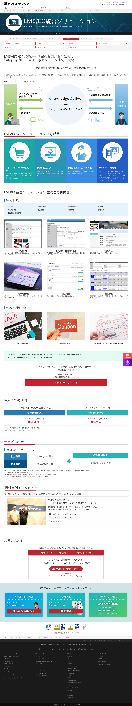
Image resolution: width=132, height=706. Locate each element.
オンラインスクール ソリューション (103, 39)
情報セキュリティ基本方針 (90, 640)
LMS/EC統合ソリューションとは (13, 43)
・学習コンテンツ (39, 668)
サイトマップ (125, 640)
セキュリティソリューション (80, 11)
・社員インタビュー (71, 697)
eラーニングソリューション (32, 8)
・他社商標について (71, 673)
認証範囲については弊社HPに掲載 (60, 633)
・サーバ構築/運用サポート (41, 675)
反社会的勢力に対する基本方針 (113, 640)
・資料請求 (100, 658)
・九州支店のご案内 (71, 668)
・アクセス (69, 658)
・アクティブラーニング (40, 670)
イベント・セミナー (58, 8)
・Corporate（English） (72, 687)
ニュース (49, 8)
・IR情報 (69, 675)
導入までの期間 (103, 43)
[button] (122, 2)
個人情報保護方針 (101, 640)
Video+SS (68, 518)
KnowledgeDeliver (56, 518)
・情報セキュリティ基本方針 (73, 670)
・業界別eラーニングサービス (42, 673)
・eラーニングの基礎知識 (104, 664)
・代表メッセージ (71, 661)
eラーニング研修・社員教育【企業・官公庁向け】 (34, 11)
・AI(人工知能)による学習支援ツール (43, 661)
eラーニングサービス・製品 (16, 8)
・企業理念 (69, 663)
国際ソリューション (66, 11)
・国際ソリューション (9, 663)
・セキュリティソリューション (11, 666)
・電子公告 (69, 678)
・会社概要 (69, 656)
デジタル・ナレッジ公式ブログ (13, 678)
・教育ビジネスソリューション (11, 656)
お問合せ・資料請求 (73, 47)
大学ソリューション (54, 11)
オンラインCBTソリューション (54, 39)
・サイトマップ (70, 685)
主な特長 (38, 43)
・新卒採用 (69, 693)
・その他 (37, 678)
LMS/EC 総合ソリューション (59, 521)
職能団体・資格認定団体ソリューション (34, 39)
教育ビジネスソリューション (13, 11)
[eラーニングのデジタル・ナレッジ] (16, 3)
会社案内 (67, 8)
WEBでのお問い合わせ (25, 611)
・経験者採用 (70, 695)
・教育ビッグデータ (39, 666)
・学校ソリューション (9, 661)
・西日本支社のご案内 (72, 666)
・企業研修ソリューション (10, 658)
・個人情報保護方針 (71, 680)
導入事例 (43, 8)
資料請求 (67, 611)
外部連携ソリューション (86, 39)
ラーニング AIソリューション (97, 11)
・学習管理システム (39, 656)
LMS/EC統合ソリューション (71, 39)
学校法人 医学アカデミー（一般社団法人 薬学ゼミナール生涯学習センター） (72, 501)
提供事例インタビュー (41, 47)
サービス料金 (8, 47)
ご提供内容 (70, 43)
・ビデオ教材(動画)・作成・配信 (42, 658)
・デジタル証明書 (39, 663)
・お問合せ (100, 656)
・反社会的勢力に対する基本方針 (74, 682)
